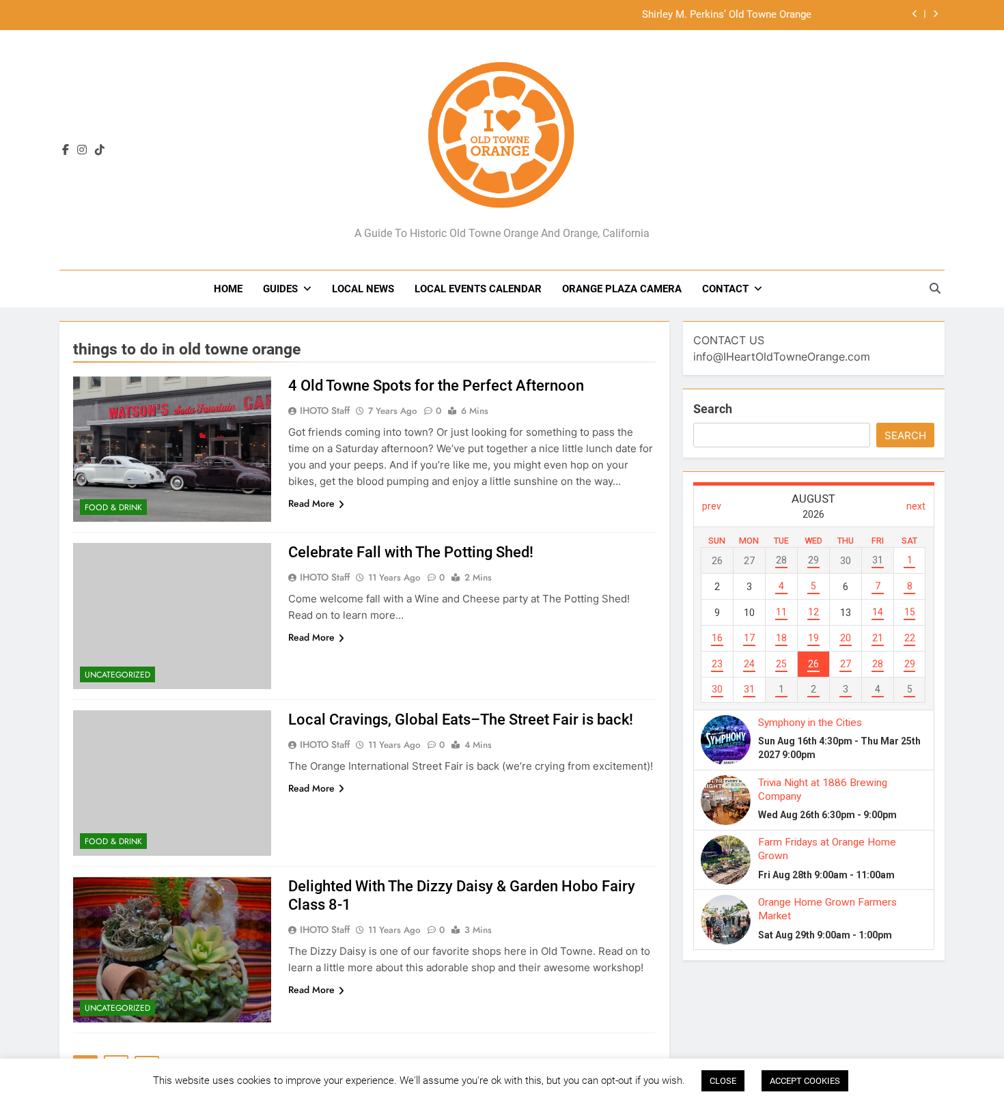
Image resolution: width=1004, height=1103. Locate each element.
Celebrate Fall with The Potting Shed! (410, 552)
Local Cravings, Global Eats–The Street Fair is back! (460, 719)
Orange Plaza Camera (622, 289)
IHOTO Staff (325, 410)
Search (712, 409)
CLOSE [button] (723, 1081)
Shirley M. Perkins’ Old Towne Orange (726, 8)
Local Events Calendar (478, 289)
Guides (280, 289)
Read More (311, 503)
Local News (363, 289)
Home (228, 289)
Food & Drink (113, 507)
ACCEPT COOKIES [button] (805, 1081)
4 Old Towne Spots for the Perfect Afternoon (436, 385)
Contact (725, 289)
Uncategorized (117, 675)
